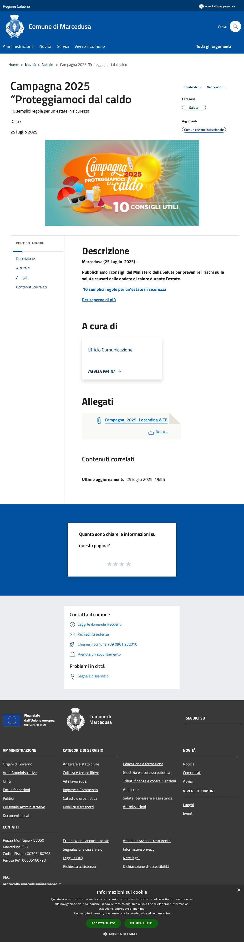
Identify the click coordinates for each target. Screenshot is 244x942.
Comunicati (192, 772)
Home (13, 64)
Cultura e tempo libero (81, 772)
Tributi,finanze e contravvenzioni (149, 781)
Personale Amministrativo (24, 807)
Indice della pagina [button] (30, 243)
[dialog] (122, 913)
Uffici (7, 781)
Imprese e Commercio (80, 790)
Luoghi (188, 805)
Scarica (162, 431)
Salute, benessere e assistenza (148, 798)
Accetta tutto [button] (104, 923)
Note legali (131, 858)
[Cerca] (235, 26)
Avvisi (188, 781)
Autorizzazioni (134, 806)
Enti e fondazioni (16, 790)
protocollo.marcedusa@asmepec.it (32, 884)
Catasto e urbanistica (80, 798)
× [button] (238, 890)
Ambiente (131, 789)
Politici (8, 798)
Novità (30, 64)
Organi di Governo (17, 764)
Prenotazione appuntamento (86, 840)
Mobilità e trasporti (78, 807)
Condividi (191, 87)
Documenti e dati (16, 815)
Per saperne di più (99, 299)
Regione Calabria (16, 6)
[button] (122, 934)
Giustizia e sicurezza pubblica (146, 772)
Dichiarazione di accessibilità (146, 866)
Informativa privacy (138, 849)
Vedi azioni (215, 87)
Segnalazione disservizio (82, 849)
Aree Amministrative (20, 772)
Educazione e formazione (143, 764)
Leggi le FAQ (73, 858)
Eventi (188, 813)
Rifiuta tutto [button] (141, 923)
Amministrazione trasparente (147, 840)
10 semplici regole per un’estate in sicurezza (124, 289)
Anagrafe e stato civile (81, 764)
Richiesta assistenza (79, 866)
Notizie (47, 64)
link (167, 913)
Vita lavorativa (74, 781)
